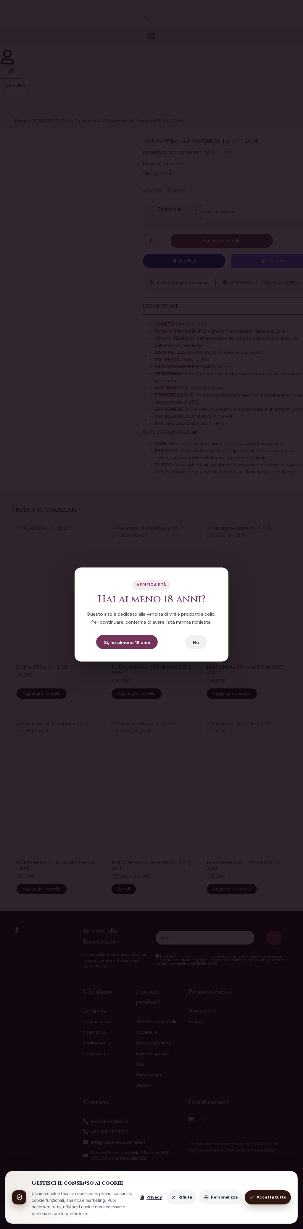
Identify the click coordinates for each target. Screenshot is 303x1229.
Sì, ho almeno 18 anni (127, 643)
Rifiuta (185, 1197)
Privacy (154, 1197)
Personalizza (224, 1197)
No (196, 643)
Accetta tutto (271, 1197)
